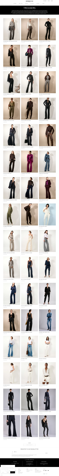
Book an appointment (20, 472)
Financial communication (37, 472)
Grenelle (19, 471)
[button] (15, 3)
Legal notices (28, 471)
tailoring (38, 13)
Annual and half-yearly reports (38, 471)
